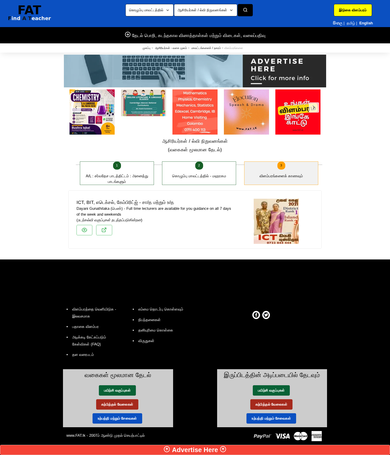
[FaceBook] (256, 315)
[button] (353, 10)
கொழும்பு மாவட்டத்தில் (147, 10)
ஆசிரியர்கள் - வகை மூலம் (171, 48)
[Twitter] (266, 315)
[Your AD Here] (195, 71)
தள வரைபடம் (83, 354)
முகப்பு (147, 48)
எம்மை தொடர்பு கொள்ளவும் (160, 309)
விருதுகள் (146, 341)
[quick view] (84, 230)
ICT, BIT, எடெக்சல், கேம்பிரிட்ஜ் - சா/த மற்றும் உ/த (125, 202)
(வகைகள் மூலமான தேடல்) (195, 145)
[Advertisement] (193, 282)
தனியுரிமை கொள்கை (155, 330)
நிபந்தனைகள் (149, 320)
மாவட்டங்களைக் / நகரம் (206, 48)
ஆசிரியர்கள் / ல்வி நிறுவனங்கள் (203, 10)
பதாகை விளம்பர (85, 326)
